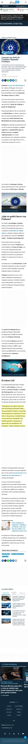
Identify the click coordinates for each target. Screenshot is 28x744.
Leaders (9, 715)
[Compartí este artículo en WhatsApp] (8, 80)
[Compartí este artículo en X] (5, 80)
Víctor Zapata (6, 695)
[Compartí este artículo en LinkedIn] (10, 80)
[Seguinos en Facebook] (9, 734)
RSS (14, 720)
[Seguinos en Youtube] (23, 734)
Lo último (9, 706)
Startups (19, 712)
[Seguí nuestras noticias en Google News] (25, 80)
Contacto (19, 715)
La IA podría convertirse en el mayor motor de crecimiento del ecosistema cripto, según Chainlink (19, 613)
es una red (11, 85)
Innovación (9, 712)
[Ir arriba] (25, 737)
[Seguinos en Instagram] (5, 734)
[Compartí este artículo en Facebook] (3, 80)
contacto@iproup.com (7, 727)
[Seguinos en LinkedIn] (14, 734)
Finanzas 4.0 (9, 709)
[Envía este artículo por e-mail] (16, 80)
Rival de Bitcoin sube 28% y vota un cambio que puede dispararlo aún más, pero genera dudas (12, 689)
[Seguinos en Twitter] (18, 734)
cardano (5, 556)
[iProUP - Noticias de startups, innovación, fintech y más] (14, 2)
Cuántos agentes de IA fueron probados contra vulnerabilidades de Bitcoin (18, 606)
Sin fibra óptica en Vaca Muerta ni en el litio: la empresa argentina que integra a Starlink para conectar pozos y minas (18, 622)
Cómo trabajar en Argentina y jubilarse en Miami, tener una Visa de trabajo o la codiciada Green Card (19, 527)
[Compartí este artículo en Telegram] (13, 80)
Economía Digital (19, 706)
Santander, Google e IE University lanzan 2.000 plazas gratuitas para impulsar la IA (18, 598)
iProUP (4, 74)
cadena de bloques (17, 554)
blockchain (5, 554)
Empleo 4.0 (19, 709)
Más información (17, 19)
